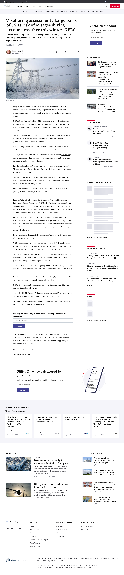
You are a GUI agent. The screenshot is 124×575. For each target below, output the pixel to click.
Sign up (116, 6)
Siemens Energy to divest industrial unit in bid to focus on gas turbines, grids (102, 268)
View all (89, 171)
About (32, 526)
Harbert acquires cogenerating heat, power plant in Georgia (105, 460)
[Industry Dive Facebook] (12, 529)
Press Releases (48, 6)
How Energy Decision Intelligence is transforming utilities (105, 161)
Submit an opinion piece (64, 533)
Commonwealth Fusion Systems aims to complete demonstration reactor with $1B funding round (108, 78)
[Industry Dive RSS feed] (20, 529)
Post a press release (100, 237)
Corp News (99, 11)
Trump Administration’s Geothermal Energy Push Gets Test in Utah (103, 256)
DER (88, 11)
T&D (31, 11)
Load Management (62, 11)
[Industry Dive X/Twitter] (16, 529)
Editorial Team (35, 529)
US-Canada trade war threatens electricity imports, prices (107, 64)
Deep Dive (19, 6)
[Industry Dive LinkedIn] (8, 529)
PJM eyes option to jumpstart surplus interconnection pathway (105, 499)
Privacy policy (42, 568)
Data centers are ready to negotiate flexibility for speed (51, 461)
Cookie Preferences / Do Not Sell (82, 568)
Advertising (59, 526)
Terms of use (52, 568)
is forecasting (66, 154)
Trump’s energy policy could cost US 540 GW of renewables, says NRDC (104, 472)
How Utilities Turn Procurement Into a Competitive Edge (101, 145)
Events (39, 6)
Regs (92, 11)
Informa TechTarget (71, 558)
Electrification (50, 11)
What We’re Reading (37, 546)
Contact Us (34, 533)
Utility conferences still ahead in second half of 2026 (51, 485)
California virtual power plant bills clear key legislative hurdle (102, 280)
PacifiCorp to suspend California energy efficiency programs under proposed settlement (107, 94)
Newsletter (33, 536)
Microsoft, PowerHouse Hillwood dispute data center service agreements (107, 108)
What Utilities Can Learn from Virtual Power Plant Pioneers (104, 131)
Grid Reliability (39, 11)
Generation (24, 11)
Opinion (26, 6)
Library (33, 6)
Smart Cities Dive (30, 1)
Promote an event (99, 321)
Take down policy (64, 568)
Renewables (74, 11)
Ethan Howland (17, 51)
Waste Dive (39, 1)
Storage (82, 11)
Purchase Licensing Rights (39, 540)
